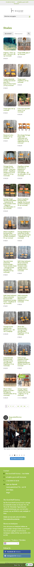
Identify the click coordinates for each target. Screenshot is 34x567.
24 (24, 406)
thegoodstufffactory (16, 422)
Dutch (8, 543)
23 (21, 406)
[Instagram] (28, 445)
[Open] (17, 434)
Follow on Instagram (18, 458)
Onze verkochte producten (11, 519)
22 (18, 406)
